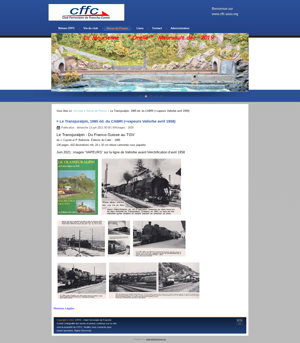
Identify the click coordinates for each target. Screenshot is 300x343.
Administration (180, 28)
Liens (140, 28)
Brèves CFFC (66, 28)
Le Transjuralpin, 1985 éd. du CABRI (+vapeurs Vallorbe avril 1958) (118, 121)
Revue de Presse (117, 28)
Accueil (78, 110)
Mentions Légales (64, 308)
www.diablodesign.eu (156, 339)
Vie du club (90, 28)
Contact (157, 28)
